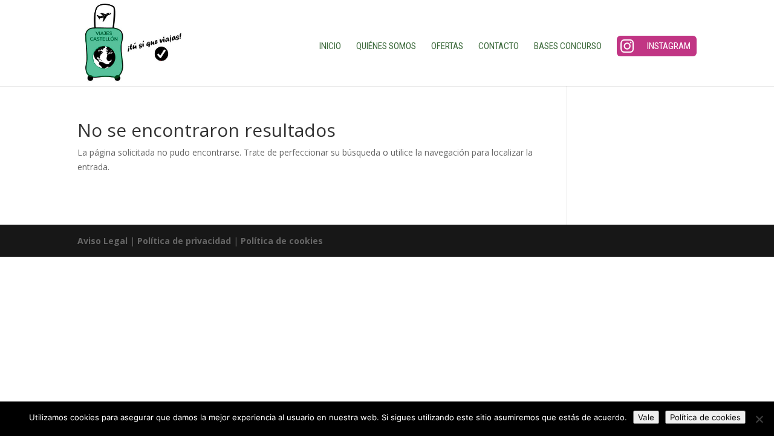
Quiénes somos (386, 46)
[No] (759, 419)
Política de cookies (282, 240)
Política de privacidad (184, 240)
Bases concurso (568, 46)
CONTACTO (498, 46)
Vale (646, 417)
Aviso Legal (102, 240)
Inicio (330, 46)
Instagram (669, 46)
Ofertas (447, 46)
